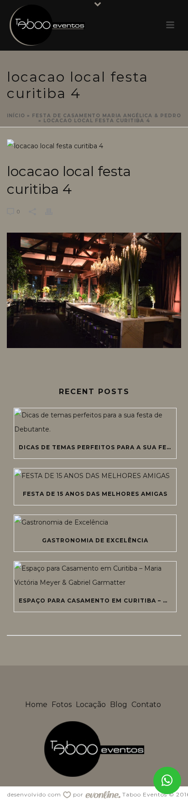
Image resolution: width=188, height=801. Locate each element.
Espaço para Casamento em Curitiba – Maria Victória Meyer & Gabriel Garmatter (97, 600)
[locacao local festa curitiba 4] (94, 146)
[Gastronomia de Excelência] (95, 522)
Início (16, 116)
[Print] (53, 211)
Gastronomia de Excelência (95, 540)
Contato (146, 704)
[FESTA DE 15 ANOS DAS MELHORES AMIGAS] (95, 475)
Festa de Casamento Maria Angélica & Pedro (106, 116)
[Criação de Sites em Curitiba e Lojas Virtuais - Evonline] (102, 794)
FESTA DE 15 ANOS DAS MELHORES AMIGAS (95, 493)
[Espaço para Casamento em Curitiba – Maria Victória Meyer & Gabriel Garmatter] (95, 576)
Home (36, 704)
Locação (91, 704)
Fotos (62, 704)
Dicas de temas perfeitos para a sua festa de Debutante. (97, 447)
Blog (118, 704)
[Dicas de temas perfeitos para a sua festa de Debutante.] (95, 422)
